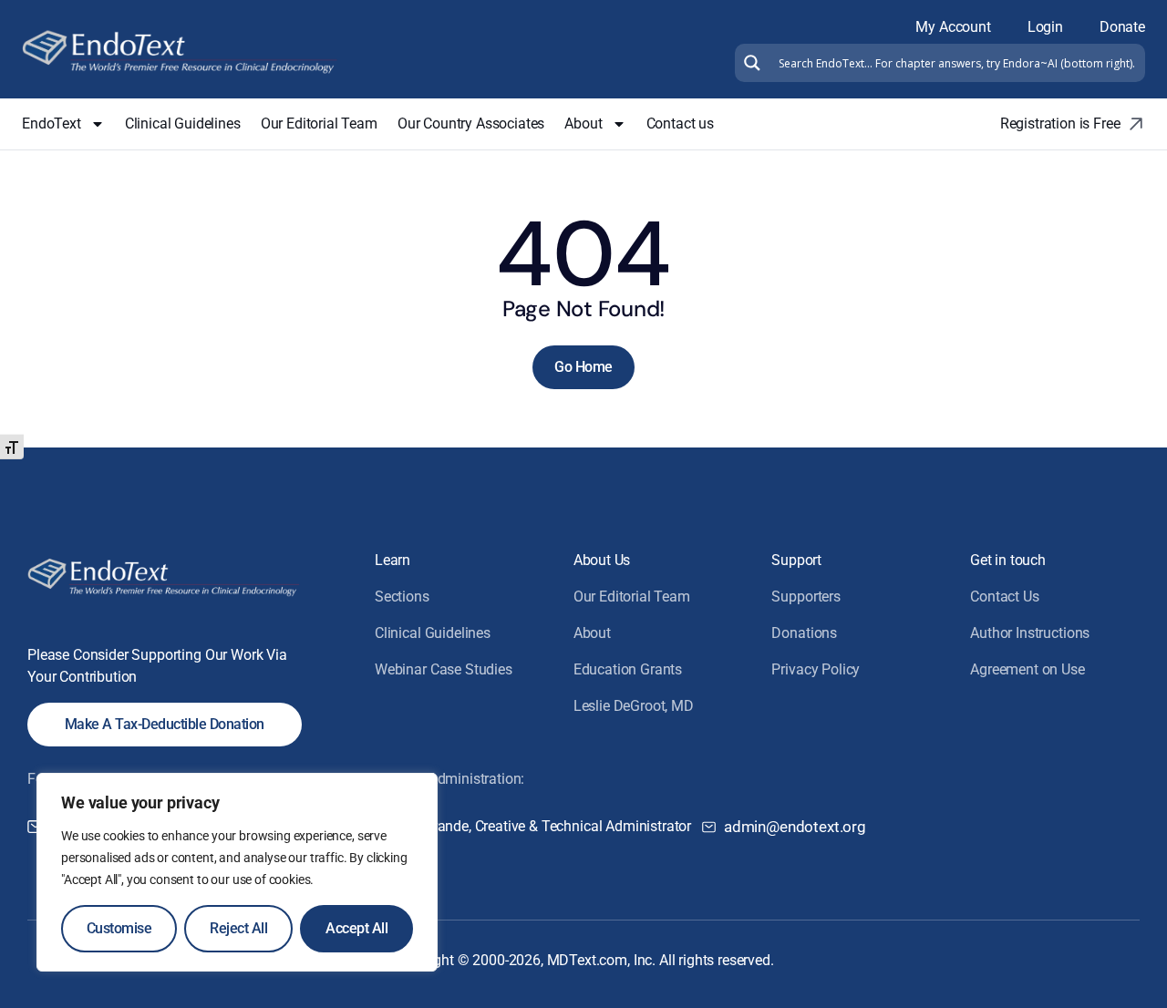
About (583, 123)
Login (1045, 27)
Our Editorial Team (319, 123)
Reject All (238, 928)
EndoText (51, 123)
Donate (1122, 27)
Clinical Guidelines (183, 123)
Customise (119, 928)
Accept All (356, 928)
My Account (952, 27)
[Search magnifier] (750, 63)
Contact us (680, 123)
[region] (237, 872)
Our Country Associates (471, 123)
